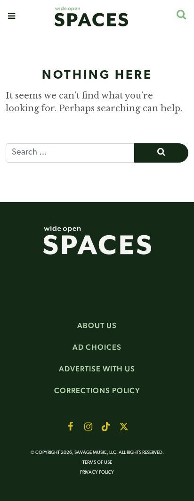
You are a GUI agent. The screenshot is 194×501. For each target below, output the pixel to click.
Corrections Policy (97, 390)
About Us (97, 325)
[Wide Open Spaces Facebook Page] (70, 427)
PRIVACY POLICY (97, 472)
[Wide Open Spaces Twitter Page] (124, 427)
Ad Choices (97, 347)
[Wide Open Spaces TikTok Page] (106, 427)
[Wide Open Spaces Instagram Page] (88, 427)
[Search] (181, 14)
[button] (11, 16)
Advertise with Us (97, 368)
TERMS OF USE (97, 462)
